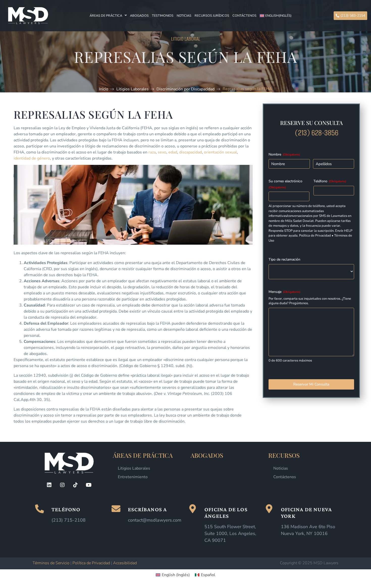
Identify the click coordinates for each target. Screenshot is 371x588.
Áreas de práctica (106, 15)
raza (152, 152)
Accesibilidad (125, 563)
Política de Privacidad (91, 563)
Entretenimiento (133, 477)
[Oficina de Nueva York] (268, 508)
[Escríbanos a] (116, 508)
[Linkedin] (49, 485)
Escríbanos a (147, 509)
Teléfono (329, 181)
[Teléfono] (39, 508)
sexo (162, 152)
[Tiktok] (75, 485)
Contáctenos (244, 15)
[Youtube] (89, 485)
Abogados (139, 15)
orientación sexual (220, 152)
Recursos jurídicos (212, 15)
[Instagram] (62, 485)
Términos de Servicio (51, 563)
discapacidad (190, 152)
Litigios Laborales (134, 468)
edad (172, 152)
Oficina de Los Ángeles (226, 512)
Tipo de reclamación (284, 259)
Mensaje (284, 291)
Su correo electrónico (285, 184)
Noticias (184, 15)
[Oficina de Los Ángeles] (192, 508)
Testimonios (162, 15)
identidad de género (32, 158)
